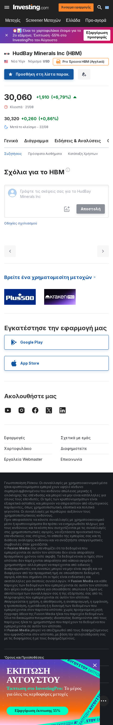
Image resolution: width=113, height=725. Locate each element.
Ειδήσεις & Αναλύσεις (78, 140)
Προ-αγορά (95, 20)
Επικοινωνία (71, 459)
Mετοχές (12, 20)
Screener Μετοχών (43, 20)
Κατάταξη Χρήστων (83, 154)
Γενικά (11, 140)
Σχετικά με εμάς (76, 437)
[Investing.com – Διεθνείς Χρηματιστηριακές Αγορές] (31, 7)
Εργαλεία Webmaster (23, 459)
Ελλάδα (73, 20)
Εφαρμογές (14, 437)
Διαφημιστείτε (74, 448)
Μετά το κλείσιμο (23, 127)
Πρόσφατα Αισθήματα (45, 154)
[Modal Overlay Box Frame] (50, 692)
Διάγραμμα (36, 140)
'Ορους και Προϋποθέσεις (24, 657)
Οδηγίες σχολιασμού (20, 223)
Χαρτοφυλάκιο (18, 448)
